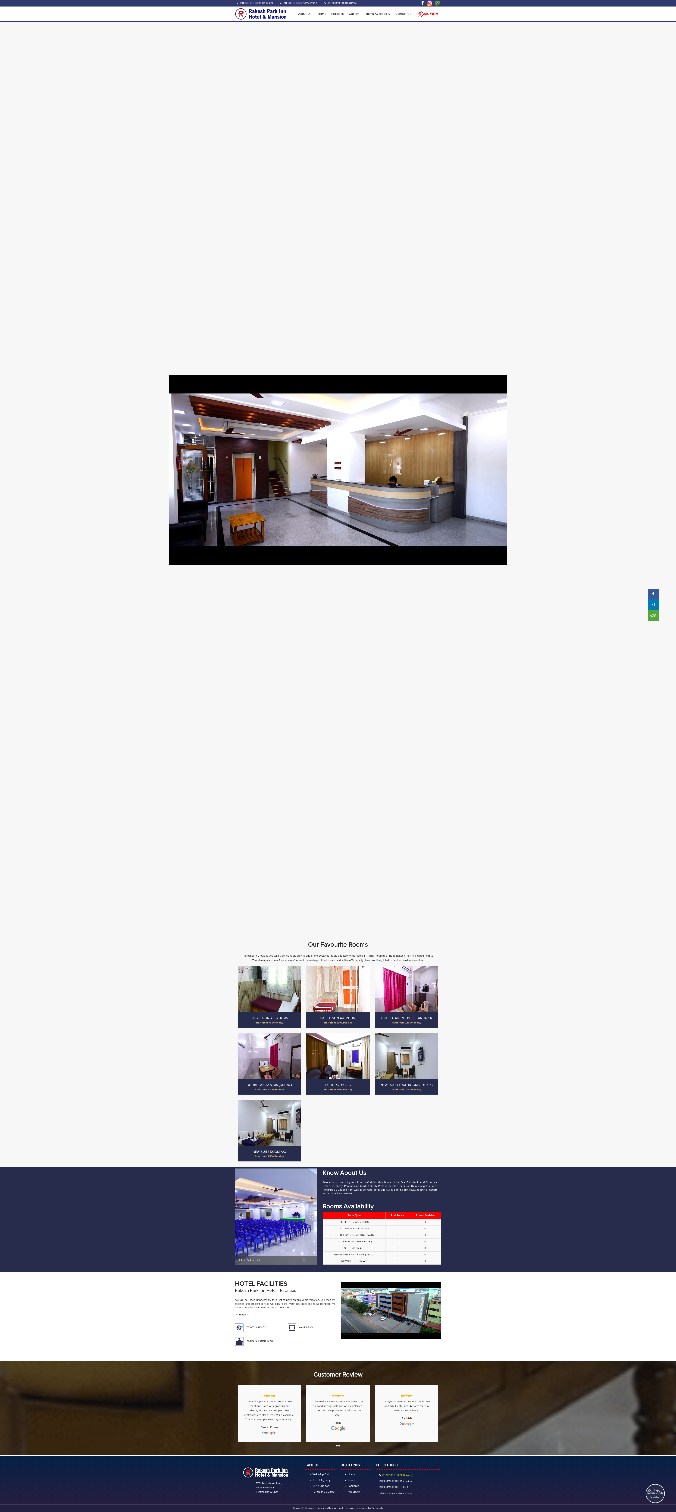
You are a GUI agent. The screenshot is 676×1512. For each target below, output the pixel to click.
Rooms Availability (377, 13)
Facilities (337, 13)
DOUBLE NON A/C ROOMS (338, 1018)
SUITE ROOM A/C (338, 1085)
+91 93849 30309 (323, 1491)
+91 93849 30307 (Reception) (300, 3)
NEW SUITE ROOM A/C (269, 1152)
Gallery (354, 13)
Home (351, 1474)
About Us (304, 13)
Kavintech (377, 1508)
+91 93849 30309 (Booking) (256, 3)
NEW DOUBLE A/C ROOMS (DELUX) (407, 1085)
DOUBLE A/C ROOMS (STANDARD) (406, 1018)
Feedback (354, 1491)
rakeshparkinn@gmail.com (397, 1493)
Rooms (321, 13)
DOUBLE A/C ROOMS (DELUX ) (269, 1085)
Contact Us (403, 13)
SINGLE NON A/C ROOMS (269, 1018)
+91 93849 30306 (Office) (342, 3)
